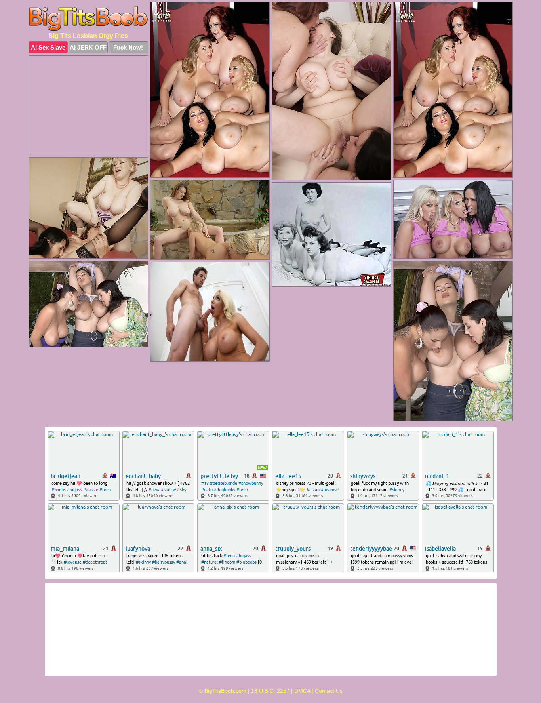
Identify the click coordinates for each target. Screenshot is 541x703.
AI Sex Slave (48, 47)
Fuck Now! (128, 47)
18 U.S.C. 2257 (270, 691)
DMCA (302, 691)
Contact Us (329, 691)
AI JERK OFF (88, 47)
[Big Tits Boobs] (88, 18)
